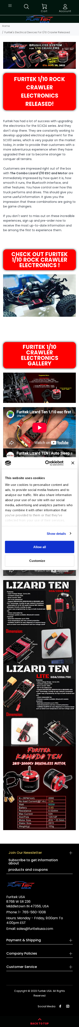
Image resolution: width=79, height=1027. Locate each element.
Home (6, 26)
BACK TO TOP (39, 1023)
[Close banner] (72, 463)
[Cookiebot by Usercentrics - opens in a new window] (47, 463)
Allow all (39, 547)
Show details (56, 533)
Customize (37, 560)
